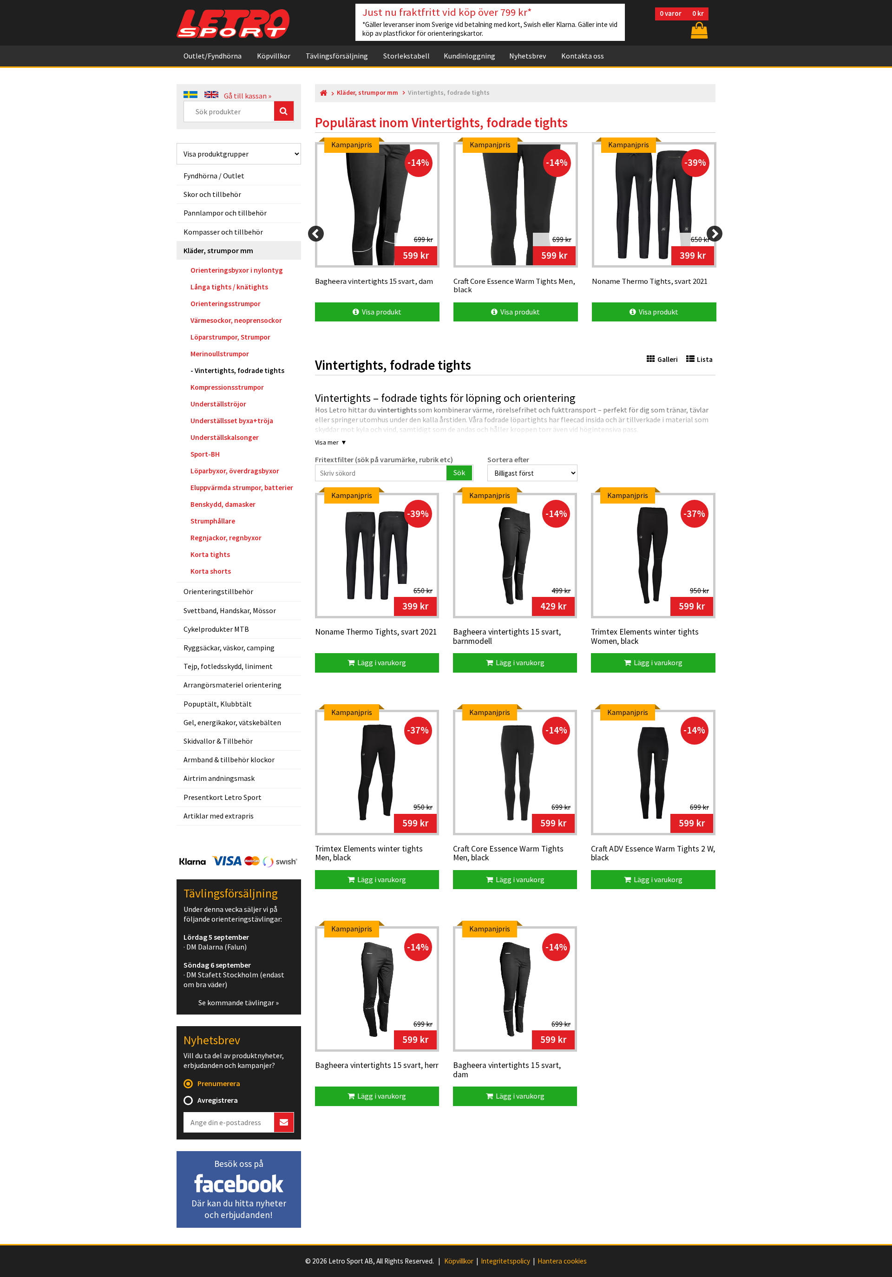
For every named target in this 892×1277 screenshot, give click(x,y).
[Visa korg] (698, 30)
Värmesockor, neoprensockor (236, 320)
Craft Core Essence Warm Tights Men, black (508, 854)
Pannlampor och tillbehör (225, 212)
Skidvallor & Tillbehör (218, 741)
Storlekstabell (406, 55)
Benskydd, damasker (223, 504)
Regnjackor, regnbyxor (226, 537)
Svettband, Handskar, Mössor (230, 610)
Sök (459, 472)
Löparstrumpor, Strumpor (230, 337)
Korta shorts (210, 571)
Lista (705, 359)
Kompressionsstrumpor (227, 387)
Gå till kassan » (247, 95)
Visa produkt (380, 311)
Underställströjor (218, 403)
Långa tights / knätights (229, 286)
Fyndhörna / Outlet (214, 175)
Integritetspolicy (505, 1261)
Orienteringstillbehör (218, 591)
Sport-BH (205, 454)
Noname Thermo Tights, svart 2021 (376, 632)
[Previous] (316, 234)
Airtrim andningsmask (219, 778)
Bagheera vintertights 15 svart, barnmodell (507, 637)
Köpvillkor (273, 55)
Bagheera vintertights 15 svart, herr (377, 1065)
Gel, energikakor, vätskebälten (232, 722)
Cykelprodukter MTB (216, 629)
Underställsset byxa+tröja (231, 420)
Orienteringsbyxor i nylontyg (236, 270)
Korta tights (210, 554)
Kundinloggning (469, 55)
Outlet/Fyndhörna (213, 55)
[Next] (714, 234)
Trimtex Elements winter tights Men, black (369, 854)
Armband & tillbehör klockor (229, 759)
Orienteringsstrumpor (225, 303)
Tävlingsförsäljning (337, 55)
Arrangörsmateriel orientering (233, 684)
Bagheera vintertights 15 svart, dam (507, 1070)
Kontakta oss (582, 55)
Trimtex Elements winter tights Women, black (645, 637)
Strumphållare (212, 521)
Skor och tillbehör (212, 194)
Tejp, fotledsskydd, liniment (228, 666)
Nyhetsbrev (527, 55)
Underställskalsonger (224, 437)
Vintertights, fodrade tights (239, 370)
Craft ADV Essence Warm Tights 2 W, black (653, 854)
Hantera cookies (562, 1261)
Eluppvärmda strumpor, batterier (241, 487)
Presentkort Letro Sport (223, 797)
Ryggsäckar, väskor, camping (229, 647)
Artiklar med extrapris (219, 815)
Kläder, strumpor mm (218, 250)
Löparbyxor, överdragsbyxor (234, 470)
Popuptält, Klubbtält (218, 703)
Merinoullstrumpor (219, 353)
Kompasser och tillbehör (223, 231)
